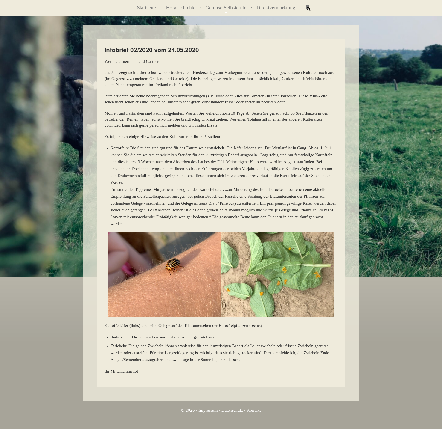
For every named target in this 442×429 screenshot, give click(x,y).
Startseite (146, 7)
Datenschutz (232, 410)
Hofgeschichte (180, 7)
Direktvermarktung (275, 7)
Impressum (208, 410)
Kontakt (254, 410)
